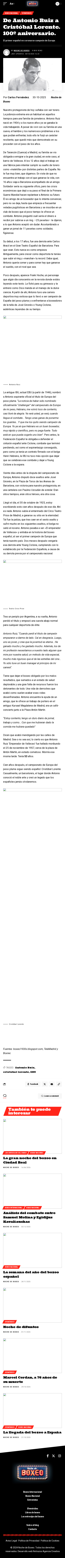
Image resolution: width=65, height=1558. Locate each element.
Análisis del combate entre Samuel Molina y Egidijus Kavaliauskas (29, 1217)
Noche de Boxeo (22, 51)
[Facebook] (48, 1456)
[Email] (52, 1084)
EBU (33, 1072)
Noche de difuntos (21, 1327)
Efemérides (26, 13)
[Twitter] (53, 1456)
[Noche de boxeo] (32, 3)
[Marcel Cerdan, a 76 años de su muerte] (32, 1355)
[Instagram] (59, 1456)
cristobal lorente (16, 1072)
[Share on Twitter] (45, 1084)
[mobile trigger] (6, 4)
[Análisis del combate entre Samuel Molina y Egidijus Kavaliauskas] (32, 1191)
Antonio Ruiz (24, 1067)
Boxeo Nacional (11, 13)
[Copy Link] (59, 1084)
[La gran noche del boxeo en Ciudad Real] (32, 1136)
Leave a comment (51, 1096)
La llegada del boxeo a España (32, 1432)
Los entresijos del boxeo (15, 1153)
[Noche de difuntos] (32, 1305)
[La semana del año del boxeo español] (32, 1250)
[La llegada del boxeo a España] (32, 1410)
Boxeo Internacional (13, 1208)
